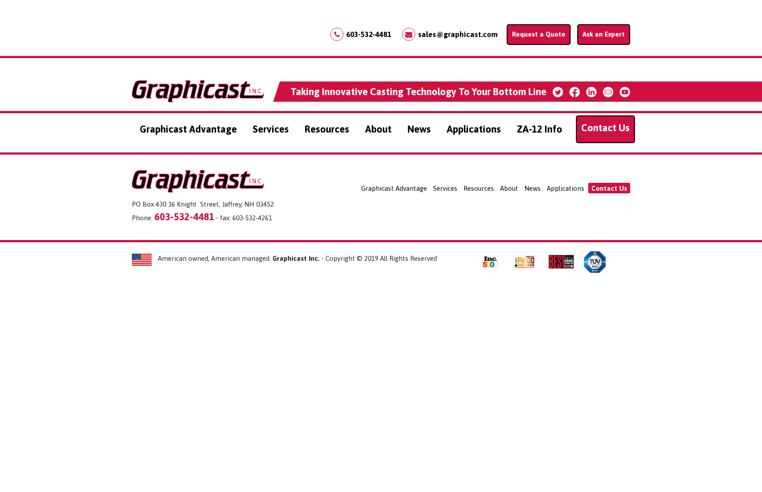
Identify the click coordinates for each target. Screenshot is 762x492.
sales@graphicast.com (458, 34)
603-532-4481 (368, 34)
